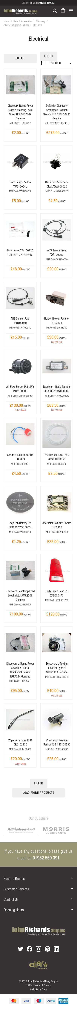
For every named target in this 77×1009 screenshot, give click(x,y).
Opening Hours (14, 910)
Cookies (37, 985)
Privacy (47, 985)
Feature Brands (14, 878)
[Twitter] (20, 948)
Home (7, 21)
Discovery (40, 21)
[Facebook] (29, 949)
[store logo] (21, 11)
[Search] (55, 10)
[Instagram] (38, 949)
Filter (20, 58)
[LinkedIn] (56, 949)
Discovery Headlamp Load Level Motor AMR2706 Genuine (20, 595)
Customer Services (16, 889)
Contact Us (11, 899)
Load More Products (38, 792)
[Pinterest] (47, 949)
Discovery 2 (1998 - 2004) (16, 25)
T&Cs (29, 985)
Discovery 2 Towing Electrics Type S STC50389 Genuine (56, 668)
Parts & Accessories (22, 21)
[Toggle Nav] (71, 10)
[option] (21, 830)
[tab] (38, 878)
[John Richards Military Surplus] (38, 931)
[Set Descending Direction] (43, 63)
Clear (44, 989)
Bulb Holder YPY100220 (20, 250)
